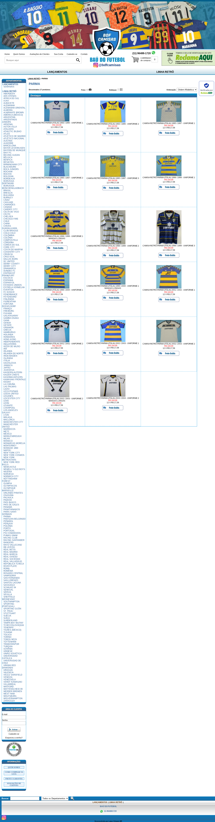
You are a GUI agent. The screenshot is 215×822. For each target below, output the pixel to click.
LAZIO (6, 389)
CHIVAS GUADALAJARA (9, 227)
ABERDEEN (9, 93)
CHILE (6, 221)
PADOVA (7, 500)
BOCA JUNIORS (11, 169)
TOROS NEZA (10, 639)
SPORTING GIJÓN (12, 608)
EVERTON (8, 290)
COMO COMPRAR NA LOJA (14, 773)
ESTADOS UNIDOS (12, 285)
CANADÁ (7, 207)
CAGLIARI (8, 202)
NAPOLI (7, 450)
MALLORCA (9, 419)
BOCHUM (7, 171)
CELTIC (7, 214)
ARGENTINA (9, 117)
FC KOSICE (9, 292)
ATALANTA (8, 129)
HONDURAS (9, 337)
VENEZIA (7, 677)
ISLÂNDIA (8, 358)
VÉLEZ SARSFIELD (12, 675)
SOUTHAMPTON (11, 601)
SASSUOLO (9, 585)
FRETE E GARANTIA (14, 779)
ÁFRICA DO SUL (11, 98)
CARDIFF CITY (10, 209)
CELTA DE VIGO (11, 212)
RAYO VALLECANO (12, 545)
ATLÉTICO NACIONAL (13, 138)
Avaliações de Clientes (39, 54)
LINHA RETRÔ (165, 72)
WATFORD (8, 686)
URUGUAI (8, 670)
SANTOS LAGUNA (12, 582)
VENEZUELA (9, 679)
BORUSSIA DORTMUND (8, 182)
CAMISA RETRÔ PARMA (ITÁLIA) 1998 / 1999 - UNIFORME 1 (169, 177)
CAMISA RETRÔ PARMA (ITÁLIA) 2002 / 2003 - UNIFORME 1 (113, 343)
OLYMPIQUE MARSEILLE (9, 489)
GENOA (7, 323)
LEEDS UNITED (10, 393)
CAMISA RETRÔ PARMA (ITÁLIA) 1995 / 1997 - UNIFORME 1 (169, 123)
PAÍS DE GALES (11, 505)
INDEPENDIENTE (11, 342)
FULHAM (7, 313)
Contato (84, 54)
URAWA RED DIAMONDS (9, 666)
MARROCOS (9, 429)
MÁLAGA (7, 417)
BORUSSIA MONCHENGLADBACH (13, 187)
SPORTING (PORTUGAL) (8, 605)
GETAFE (7, 325)
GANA (6, 320)
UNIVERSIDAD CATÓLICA (9, 657)
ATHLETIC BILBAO (12, 131)
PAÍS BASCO (9, 502)
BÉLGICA (7, 157)
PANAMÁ (7, 507)
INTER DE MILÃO (11, 346)
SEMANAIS (8, 87)
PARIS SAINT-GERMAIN (9, 513)
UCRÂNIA (8, 649)
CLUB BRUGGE (10, 230)
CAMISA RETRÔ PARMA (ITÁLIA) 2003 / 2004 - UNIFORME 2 (113, 398)
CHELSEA (8, 216)
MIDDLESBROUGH (12, 436)
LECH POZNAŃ (10, 391)
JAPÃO (6, 368)
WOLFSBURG (10, 696)
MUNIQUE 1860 (10, 448)
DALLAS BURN (10, 259)
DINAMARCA (9, 268)
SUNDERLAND (10, 620)
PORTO (7, 528)
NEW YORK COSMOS (13, 455)
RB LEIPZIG (9, 547)
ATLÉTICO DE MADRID (14, 136)
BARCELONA (9, 145)
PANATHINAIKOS (11, 509)
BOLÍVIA (7, 174)
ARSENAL (8, 124)
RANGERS (8, 542)
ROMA (6, 568)
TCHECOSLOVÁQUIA (13, 625)
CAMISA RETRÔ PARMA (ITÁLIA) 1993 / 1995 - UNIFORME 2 (113, 124)
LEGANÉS (8, 396)
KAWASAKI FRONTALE (14, 379)
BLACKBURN (9, 167)
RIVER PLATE (10, 566)
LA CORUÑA (9, 384)
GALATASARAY (10, 316)
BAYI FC (7, 153)
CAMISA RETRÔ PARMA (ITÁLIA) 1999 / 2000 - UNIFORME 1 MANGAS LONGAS (113, 287)
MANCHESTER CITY (13, 422)
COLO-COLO (9, 233)
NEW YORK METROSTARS (9, 458)
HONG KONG (9, 339)
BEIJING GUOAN (11, 155)
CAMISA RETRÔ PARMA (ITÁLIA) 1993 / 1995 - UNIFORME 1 (57, 123)
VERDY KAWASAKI (12, 682)
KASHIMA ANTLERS (13, 377)
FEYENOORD (9, 297)
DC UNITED (8, 261)
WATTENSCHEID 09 (13, 689)
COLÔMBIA (8, 235)
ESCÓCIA (8, 278)
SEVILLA (7, 594)
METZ (6, 431)
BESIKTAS (8, 162)
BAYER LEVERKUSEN (14, 148)
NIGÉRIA (7, 471)
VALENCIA (8, 672)
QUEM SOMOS (14, 767)
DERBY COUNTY (11, 264)
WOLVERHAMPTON (12, 698)
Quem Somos (19, 54)
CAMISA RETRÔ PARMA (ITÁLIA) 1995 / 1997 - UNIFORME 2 (57, 178)
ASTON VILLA (10, 127)
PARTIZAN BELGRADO (14, 519)
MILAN (6, 438)
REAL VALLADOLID (12, 561)
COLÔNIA (8, 238)
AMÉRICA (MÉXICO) (13, 115)
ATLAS (6, 134)
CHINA (6, 223)
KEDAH (7, 382)
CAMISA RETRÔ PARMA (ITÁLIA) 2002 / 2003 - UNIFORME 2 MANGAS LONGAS (57, 400)
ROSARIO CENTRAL (13, 573)
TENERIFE (8, 627)
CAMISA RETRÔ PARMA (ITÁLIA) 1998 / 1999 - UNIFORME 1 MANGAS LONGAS (57, 237)
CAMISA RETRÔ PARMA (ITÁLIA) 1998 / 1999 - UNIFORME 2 (113, 246)
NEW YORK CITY (11, 453)
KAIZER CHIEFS (11, 375)
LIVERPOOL (9, 408)
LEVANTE (8, 405)
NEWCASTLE (9, 467)
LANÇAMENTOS (57, 72)
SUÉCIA (7, 616)
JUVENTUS (8, 370)
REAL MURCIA (10, 554)
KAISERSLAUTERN (12, 372)
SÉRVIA (7, 592)
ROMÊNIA (8, 571)
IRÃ (5, 349)
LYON (6, 415)
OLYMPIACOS (10, 486)
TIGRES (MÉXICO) (12, 630)
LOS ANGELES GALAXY (10, 411)
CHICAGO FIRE (10, 219)
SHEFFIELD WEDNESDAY (8, 598)
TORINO (7, 637)
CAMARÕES (9, 204)
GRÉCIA (7, 330)
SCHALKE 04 (9, 587)
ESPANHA (8, 280)
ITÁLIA (6, 360)
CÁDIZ (6, 200)
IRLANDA (7, 351)
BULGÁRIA (8, 195)
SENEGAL (8, 590)
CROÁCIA (8, 254)
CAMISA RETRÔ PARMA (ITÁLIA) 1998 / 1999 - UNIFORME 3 (169, 246)
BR (121, 821)
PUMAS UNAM (10, 535)
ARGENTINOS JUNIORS (9, 120)
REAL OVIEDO (10, 557)
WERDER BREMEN (12, 691)
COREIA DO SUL (11, 245)
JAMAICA (8, 365)
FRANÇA (7, 308)
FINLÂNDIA (8, 299)
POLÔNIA (8, 526)
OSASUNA (8, 495)
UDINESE (8, 651)
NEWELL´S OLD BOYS (14, 469)
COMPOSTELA (10, 240)
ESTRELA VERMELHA (14, 287)
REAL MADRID (10, 552)
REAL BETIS (9, 549)
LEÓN (6, 403)
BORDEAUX (9, 179)
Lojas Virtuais (114, 821)
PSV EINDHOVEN (11, 533)
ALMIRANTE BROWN (13, 112)
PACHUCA (8, 497)
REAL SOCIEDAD (11, 559)
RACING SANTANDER (13, 540)
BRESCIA (8, 193)
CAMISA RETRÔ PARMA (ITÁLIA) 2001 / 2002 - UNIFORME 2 (57, 344)
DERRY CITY (9, 266)
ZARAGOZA (9, 701)
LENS (6, 401)
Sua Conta (58, 54)
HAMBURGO (9, 332)
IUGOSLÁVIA (9, 363)
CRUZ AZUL (9, 256)
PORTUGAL (9, 531)
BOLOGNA (8, 176)
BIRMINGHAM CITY (12, 164)
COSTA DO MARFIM (13, 249)
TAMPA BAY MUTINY (13, 623)
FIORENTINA (9, 301)
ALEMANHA (9, 105)
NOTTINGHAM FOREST (9, 480)
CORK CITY (9, 247)
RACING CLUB (10, 538)
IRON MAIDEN (10, 356)
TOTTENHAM (9, 642)
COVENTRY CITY (11, 252)
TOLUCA (7, 634)
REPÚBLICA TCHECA (13, 564)
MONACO (8, 441)
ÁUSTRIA (7, 141)
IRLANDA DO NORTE (13, 353)
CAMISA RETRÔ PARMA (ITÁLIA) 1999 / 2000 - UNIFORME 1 (57, 290)
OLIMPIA (7, 483)
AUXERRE (8, 143)
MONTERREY (10, 445)
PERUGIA (8, 523)
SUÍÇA (6, 618)
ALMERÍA (8, 110)
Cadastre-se (72, 54)
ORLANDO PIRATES (13, 493)
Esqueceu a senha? (14, 738)
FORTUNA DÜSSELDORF (9, 305)
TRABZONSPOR (11, 644)
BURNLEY (8, 197)
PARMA (7, 516)
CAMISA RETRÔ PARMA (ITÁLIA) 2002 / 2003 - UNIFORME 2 (169, 344)
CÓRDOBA (8, 242)
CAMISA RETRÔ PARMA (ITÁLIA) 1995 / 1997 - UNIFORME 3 (113, 178)
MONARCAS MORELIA (14, 443)
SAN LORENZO (10, 580)
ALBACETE (8, 103)
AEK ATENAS (9, 96)
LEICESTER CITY (11, 398)
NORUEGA (8, 474)
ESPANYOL (8, 282)
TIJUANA (7, 632)
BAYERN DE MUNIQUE (14, 150)
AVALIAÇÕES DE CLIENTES (14, 784)
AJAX (6, 101)
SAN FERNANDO (11, 578)
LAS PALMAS (9, 386)
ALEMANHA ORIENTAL (14, 108)
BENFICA (7, 160)
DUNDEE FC (9, 271)
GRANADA (8, 327)
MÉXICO (7, 434)
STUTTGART (9, 613)
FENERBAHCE (10, 294)
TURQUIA (8, 646)
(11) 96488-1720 (141, 53)
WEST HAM (9, 694)
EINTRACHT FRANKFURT (8, 274)
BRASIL (7, 190)
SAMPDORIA (9, 575)
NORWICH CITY (11, 476)
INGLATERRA (9, 344)
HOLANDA (8, 334)
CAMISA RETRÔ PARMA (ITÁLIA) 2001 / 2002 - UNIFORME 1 (169, 290)
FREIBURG (8, 311)
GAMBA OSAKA (11, 318)
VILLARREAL (9, 684)
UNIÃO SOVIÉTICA (12, 653)
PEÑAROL (8, 521)
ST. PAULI (8, 611)
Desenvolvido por (102, 821)
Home (7, 54)
